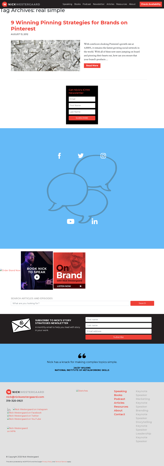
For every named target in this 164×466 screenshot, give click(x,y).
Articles (110, 4)
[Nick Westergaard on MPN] (17, 426)
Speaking (67, 4)
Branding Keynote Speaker (142, 414)
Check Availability (151, 4)
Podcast (87, 4)
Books (77, 4)
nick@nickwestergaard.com (25, 396)
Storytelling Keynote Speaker (144, 425)
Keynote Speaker (141, 393)
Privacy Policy (47, 462)
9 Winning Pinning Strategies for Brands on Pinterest (69, 25)
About (132, 4)
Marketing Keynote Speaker (143, 402)
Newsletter (99, 4)
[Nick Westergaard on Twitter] (23, 416)
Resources (121, 4)
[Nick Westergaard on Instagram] (30, 409)
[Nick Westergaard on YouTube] (24, 419)
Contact (119, 414)
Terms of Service (61, 462)
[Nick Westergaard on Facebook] (24, 412)
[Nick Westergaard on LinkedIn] (8, 409)
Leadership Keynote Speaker (143, 437)
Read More (92, 65)
